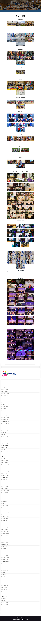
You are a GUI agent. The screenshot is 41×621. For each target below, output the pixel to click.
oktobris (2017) (4, 591)
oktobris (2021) (4, 494)
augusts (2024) (4, 430)
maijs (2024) (4, 434)
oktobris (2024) (4, 425)
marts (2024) (4, 438)
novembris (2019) (5, 537)
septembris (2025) (5, 404)
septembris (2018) (5, 568)
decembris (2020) (5, 509)
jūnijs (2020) (4, 522)
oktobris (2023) (4, 449)
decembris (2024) (5, 421)
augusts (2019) (4, 544)
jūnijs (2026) (4, 384)
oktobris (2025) (4, 402)
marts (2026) (4, 391)
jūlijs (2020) (4, 520)
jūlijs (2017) (4, 596)
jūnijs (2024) (4, 432)
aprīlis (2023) (4, 460)
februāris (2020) (5, 531)
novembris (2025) (5, 400)
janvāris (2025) (4, 419)
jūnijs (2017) (4, 598)
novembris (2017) (5, 589)
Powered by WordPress (16, 619)
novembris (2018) (5, 563)
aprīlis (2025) (4, 412)
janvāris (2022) (4, 492)
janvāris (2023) (4, 466)
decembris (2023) (5, 445)
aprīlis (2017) (4, 602)
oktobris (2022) (4, 473)
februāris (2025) (5, 417)
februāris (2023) (5, 464)
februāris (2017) (5, 606)
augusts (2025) (4, 406)
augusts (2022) (4, 477)
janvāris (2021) (4, 507)
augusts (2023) (4, 453)
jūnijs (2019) (4, 548)
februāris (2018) (5, 583)
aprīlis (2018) (4, 578)
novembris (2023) (5, 447)
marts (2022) (4, 488)
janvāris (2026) (4, 395)
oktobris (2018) (4, 565)
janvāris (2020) (4, 533)
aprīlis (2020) (4, 527)
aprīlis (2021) (4, 505)
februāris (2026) (5, 393)
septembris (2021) (5, 496)
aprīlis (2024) (4, 436)
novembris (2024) (5, 423)
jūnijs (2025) (4, 408)
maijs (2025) (4, 410)
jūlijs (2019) (4, 546)
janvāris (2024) (4, 443)
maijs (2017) (4, 600)
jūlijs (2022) (4, 479)
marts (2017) (4, 604)
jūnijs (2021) (4, 503)
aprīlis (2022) (4, 486)
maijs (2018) (4, 576)
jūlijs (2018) (4, 572)
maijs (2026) (4, 387)
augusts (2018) (4, 570)
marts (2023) (4, 462)
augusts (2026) (4, 382)
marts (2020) (4, 529)
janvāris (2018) (4, 585)
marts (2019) (4, 555)
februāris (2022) (5, 490)
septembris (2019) (5, 542)
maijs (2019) (4, 550)
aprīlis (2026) (4, 389)
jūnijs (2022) (4, 481)
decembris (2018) (5, 561)
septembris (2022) (5, 475)
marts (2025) (4, 415)
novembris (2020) (5, 512)
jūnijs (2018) (4, 574)
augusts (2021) (4, 499)
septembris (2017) (5, 593)
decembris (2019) (5, 535)
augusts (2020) (4, 518)
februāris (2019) (5, 557)
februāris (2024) (5, 440)
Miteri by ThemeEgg (25, 619)
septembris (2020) (5, 516)
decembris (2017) (5, 587)
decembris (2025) (5, 397)
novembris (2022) (5, 471)
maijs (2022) (4, 484)
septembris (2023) (5, 451)
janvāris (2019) (4, 559)
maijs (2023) (4, 458)
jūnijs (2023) (4, 456)
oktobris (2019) (4, 540)
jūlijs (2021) (4, 501)
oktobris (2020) (4, 514)
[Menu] (1, 11)
